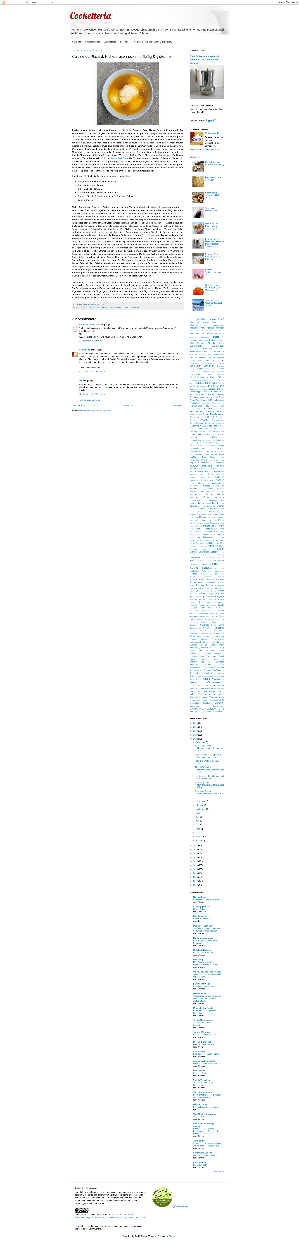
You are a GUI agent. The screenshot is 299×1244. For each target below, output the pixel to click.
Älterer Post (177, 406)
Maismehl (194, 517)
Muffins (221, 534)
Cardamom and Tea (202, 1153)
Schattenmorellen (196, 631)
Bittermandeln (196, 346)
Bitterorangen (195, 349)
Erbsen (211, 394)
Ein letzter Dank (200, 1073)
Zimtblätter (194, 703)
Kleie (209, 477)
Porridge (193, 588)
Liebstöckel (211, 506)
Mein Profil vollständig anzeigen (204, 149)
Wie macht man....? (214, 691)
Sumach (208, 664)
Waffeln (221, 686)
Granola (199, 429)
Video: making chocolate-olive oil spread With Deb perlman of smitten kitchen (207, 998)
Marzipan (206, 523)
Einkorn (206, 392)
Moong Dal (195, 534)
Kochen (220, 480)
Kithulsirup (193, 477)
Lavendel (208, 503)
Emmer (202, 394)
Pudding (217, 588)
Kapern (193, 463)
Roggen (193, 608)
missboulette (199, 1162)
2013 (195, 877)
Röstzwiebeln (203, 614)
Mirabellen (215, 529)
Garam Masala (210, 414)
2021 (195, 845)
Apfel (203, 328)
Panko (212, 558)
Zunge (200, 712)
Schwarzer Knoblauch (199, 639)
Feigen (221, 400)
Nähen (221, 537)
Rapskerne (213, 594)
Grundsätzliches (92, 42)
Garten (221, 414)
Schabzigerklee (195, 628)
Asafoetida (220, 331)
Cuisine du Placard (88, 307)
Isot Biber (193, 452)
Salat (221, 616)
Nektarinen (213, 540)
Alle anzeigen (219, 1171)
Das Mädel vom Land (89, 324)
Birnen (221, 343)
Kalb (197, 460)
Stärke (210, 662)
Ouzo (222, 552)
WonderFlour (218, 694)
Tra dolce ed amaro (202, 1092)
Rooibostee (220, 608)
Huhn (202, 449)
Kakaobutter (214, 457)
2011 (195, 885)
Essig (221, 397)
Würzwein (213, 697)
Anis (222, 325)
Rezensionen (205, 602)
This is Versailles (201, 1080)
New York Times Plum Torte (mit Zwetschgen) (212, 226)
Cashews (199, 368)
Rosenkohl (194, 611)
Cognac (209, 374)
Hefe (222, 437)
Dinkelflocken (202, 386)
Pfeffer (193, 576)
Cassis (213, 369)
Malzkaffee (212, 517)
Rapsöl (221, 593)
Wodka (208, 694)
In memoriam (211, 449)
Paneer (205, 558)
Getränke (204, 420)
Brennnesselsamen (198, 357)
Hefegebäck (195, 440)
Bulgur (222, 363)
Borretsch (202, 354)
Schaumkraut (210, 631)
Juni (198, 821)
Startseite (76, 42)
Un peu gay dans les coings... (207, 972)
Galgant (198, 414)
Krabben (210, 491)
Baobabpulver (204, 340)
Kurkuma (195, 500)
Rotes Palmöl (213, 614)
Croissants (193, 380)
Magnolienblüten (205, 514)
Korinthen (220, 489)
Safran (214, 616)
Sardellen (205, 622)
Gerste (193, 420)
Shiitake (204, 648)
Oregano (214, 552)
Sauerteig (204, 625)
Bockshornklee (196, 351)
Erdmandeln (204, 397)
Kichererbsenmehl (114, 307)
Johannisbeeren (210, 454)
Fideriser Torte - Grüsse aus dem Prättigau (212, 256)
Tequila (196, 670)
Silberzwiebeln (214, 648)
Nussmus (194, 546)
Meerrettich (219, 526)
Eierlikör (220, 389)
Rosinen (220, 611)
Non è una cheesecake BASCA (206, 1064)
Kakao (205, 457)
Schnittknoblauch (205, 633)
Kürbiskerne (219, 497)
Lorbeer (210, 509)
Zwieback (218, 712)
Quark (198, 591)
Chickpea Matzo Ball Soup (114, 158)
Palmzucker (195, 558)
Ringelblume (211, 605)
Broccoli (220, 357)
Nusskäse (220, 543)
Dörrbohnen (203, 389)
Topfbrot (208, 673)
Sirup (222, 647)
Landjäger (193, 503)
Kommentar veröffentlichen (88, 400)
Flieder (221, 409)
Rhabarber (219, 602)
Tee (222, 667)
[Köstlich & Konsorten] (162, 1206)
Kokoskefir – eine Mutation (204, 1035)
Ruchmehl (194, 616)
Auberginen (195, 333)
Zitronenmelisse (218, 706)
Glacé (211, 423)
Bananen (194, 340)
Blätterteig (207, 349)
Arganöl (213, 331)
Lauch (201, 503)
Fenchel (193, 403)
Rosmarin (194, 613)
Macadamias (202, 512)
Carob (192, 369)
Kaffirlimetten (195, 457)
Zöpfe (221, 709)
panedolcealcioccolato (204, 1061)
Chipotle (206, 371)
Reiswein (221, 599)
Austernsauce (219, 333)
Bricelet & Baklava (202, 950)
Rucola (202, 616)
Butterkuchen (195, 366)
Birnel (215, 343)
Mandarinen (194, 520)
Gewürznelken (217, 420)
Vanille (206, 678)
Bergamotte (202, 343)
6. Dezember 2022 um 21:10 (92, 371)
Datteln (199, 383)
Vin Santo (202, 686)
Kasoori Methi (200, 469)
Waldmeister (201, 688)
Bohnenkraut (218, 351)
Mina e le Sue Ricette (203, 1008)
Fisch (222, 406)
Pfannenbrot (219, 574)
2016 (195, 865)
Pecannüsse (207, 571)
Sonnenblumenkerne (215, 653)
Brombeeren (210, 360)
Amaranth (194, 325)
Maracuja (199, 523)
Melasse (193, 529)
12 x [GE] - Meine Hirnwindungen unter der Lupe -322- (209, 769)
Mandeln (204, 520)
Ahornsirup (194, 322)
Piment (193, 582)
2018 (195, 857)
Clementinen (195, 374)
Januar (199, 840)
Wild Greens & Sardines (204, 1114)
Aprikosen (220, 328)
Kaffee (221, 454)
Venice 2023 (198, 1116)
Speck (221, 656)
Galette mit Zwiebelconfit (203, 919)
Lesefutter (124, 42)
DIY (222, 385)
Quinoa (213, 591)
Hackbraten (220, 431)
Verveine (193, 686)
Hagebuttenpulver (209, 434)
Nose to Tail (204, 543)
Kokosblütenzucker (215, 483)
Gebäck (210, 417)
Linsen (203, 509)
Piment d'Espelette (206, 582)
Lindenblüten (194, 509)
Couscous (194, 377)
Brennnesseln (219, 354)
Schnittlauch (218, 633)
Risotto (221, 605)
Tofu (214, 670)
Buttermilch (209, 366)
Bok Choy (194, 354)
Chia (192, 371)
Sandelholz (194, 622)
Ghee (192, 423)
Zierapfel (205, 700)
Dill (213, 383)
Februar (199, 836)
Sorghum (193, 656)
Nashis (192, 540)
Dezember (201, 742)
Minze (207, 529)
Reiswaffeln (211, 599)
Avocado (193, 337)
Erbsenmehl (220, 395)
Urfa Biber (195, 679)
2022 (195, 739)
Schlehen (220, 631)
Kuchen (209, 494)
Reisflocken (210, 597)
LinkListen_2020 (200, 1165)
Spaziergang (211, 656)
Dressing (212, 389)
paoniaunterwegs (201, 984)
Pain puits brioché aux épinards (206, 1107)
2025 (195, 727)
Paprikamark (219, 560)
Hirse (192, 446)
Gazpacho (194, 417)
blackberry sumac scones (204, 1155)
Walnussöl (220, 688)
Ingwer (220, 448)
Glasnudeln (220, 423)
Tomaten (220, 670)
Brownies (194, 363)
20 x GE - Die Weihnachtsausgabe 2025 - (214, 303)
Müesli (212, 534)
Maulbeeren (198, 526)
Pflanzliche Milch (198, 579)
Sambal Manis (210, 619)
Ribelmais (193, 605)
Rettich (192, 602)
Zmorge (211, 708)
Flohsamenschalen (208, 411)
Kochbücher (209, 480)
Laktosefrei (212, 500)
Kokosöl (207, 486)
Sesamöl (213, 645)
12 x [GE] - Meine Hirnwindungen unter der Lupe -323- (209, 748)
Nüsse (212, 543)
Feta (207, 406)
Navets (205, 540)
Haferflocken (195, 434)
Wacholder (211, 686)
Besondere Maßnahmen (203, 986)
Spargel (201, 656)
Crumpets (202, 380)
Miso (222, 529)
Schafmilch (208, 628)
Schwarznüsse (218, 639)
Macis (211, 512)
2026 (195, 723)
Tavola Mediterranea (203, 1020)
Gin (205, 423)
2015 (195, 869)
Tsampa (207, 676)
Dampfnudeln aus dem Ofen (213, 178)
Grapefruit (208, 429)
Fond (192, 414)
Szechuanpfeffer (209, 667)
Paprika (220, 557)
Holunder (200, 446)
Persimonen (219, 571)
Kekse (193, 471)
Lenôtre (203, 506)
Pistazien (220, 582)
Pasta (222, 568)
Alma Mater (218, 322)
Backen (218, 336)
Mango (221, 520)
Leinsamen (194, 506)
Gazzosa (203, 417)
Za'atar (221, 697)
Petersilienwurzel (207, 574)
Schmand (193, 633)
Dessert (207, 382)
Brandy (210, 354)
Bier (209, 343)
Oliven (221, 546)
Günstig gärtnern (201, 907)
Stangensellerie (197, 662)
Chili (198, 371)
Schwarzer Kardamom (213, 636)
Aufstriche (207, 333)
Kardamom (219, 463)
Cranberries (204, 377)
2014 (195, 873)
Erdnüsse (214, 397)
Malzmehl (221, 517)
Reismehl (193, 599)
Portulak (201, 588)
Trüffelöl (200, 676)
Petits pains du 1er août (203, 952)
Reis (192, 596)
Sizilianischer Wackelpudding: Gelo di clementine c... (208, 755)
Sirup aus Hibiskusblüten (211, 209)
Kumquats (194, 497)
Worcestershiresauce (199, 697)
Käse (192, 468)
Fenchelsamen (218, 403)
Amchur (209, 325)
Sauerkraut (194, 625)
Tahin (217, 667)
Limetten (220, 506)
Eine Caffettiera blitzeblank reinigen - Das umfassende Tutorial (204, 59)
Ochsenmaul (203, 546)
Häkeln (221, 434)
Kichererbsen (218, 471)
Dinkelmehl (213, 386)
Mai (198, 825)
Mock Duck (202, 532)
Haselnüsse (213, 437)
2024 (195, 731)
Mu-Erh (205, 534)
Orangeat (206, 549)
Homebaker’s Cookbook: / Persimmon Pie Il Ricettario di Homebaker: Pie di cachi (205, 1131)
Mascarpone (214, 523)
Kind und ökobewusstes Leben (206, 1054)
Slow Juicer (210, 650)
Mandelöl (213, 520)
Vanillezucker (218, 679)
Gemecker (220, 417)
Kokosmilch (195, 486)
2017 (195, 861)
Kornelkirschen (196, 491)
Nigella (221, 540)
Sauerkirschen (218, 622)
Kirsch (210, 474)
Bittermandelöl (218, 346)
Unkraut (213, 676)
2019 (195, 853)
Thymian (207, 670)
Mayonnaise (208, 526)
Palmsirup (220, 555)
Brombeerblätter (196, 360)
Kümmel (220, 494)
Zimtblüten (207, 703)
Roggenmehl (206, 608)
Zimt (221, 699)
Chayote (220, 369)
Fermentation (196, 406)
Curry (192, 383)
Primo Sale (209, 588)
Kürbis (206, 497)
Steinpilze (220, 662)
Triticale (193, 676)
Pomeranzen (219, 585)
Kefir (222, 469)
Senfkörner (194, 645)
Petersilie (194, 574)
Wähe (192, 688)
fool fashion (199, 1051)
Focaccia (220, 411)
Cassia (207, 369)
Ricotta (202, 605)
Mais (222, 514)
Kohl (192, 483)
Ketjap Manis (204, 471)
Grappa (216, 429)
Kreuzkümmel (196, 494)
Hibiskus (198, 443)
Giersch (199, 423)
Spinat (192, 659)
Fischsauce (195, 409)
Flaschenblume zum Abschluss (206, 1044)
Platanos (200, 585)
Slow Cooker (196, 650)
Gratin (222, 429)
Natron (199, 540)
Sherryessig (195, 648)
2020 (195, 849)
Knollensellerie (196, 480)
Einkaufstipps (195, 392)
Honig (221, 445)
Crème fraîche (217, 377)
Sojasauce (194, 653)
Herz (191, 443)
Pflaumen (211, 579)
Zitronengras (194, 706)
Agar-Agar (201, 319)
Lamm (222, 500)
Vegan (194, 682)
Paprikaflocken (196, 560)
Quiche (206, 591)
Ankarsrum (194, 328)
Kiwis (202, 477)
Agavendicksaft (217, 319)
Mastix (222, 523)
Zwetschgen (208, 712)
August (199, 813)
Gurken (212, 431)
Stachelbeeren (219, 659)
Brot (222, 360)
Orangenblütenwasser (199, 552)
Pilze (222, 579)
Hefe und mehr (200, 897)
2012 (195, 881)
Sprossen (204, 659)
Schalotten (219, 628)
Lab (204, 500)
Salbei (192, 619)
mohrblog (198, 959)
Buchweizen (209, 363)
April (198, 829)
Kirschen (220, 474)
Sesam (204, 645)
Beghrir (193, 343)
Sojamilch (220, 650)
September (201, 809)
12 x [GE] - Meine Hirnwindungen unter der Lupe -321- (209, 785)
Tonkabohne (195, 673)
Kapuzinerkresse (205, 463)
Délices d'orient (200, 1104)
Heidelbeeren (218, 440)
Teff (191, 670)
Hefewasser (207, 440)
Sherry (221, 645)
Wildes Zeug (196, 694)
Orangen (219, 549)
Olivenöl (193, 549)
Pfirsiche (220, 577)
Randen (204, 593)
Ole (80, 380)
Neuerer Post (79, 406)
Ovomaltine (194, 555)
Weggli (193, 691)
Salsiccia (200, 619)
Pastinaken (194, 571)
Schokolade (195, 636)
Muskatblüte (195, 537)
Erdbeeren (194, 397)
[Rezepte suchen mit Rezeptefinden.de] (181, 1206)
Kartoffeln (220, 466)
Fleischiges (209, 409)
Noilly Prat (194, 543)
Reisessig (199, 596)
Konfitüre (194, 488)
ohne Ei (213, 546)
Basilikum (221, 340)
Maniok (192, 523)
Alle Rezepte (110, 42)
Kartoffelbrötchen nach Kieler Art (207, 899)
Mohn (210, 532)
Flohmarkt (194, 411)
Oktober (200, 805)
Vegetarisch (134, 307)
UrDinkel (220, 676)
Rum (208, 616)
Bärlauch (213, 340)
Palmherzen (207, 555)
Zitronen (219, 702)
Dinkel (192, 386)
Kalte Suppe (206, 460)
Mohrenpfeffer (219, 532)
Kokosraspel (218, 486)
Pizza (192, 585)
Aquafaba (205, 331)
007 (191, 319)
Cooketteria (90, 15)
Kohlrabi (200, 483)
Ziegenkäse (195, 700)
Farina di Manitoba (209, 400)
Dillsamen (220, 383)
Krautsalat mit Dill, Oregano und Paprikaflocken (209, 777)
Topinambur (220, 673)
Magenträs (220, 512)
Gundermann (202, 431)
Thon (201, 670)
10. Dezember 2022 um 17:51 (92, 394)
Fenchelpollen (204, 403)
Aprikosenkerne (195, 331)
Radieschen (195, 594)
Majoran (202, 517)
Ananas (216, 325)
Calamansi (220, 366)
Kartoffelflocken (207, 466)
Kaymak (218, 469)
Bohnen (207, 351)
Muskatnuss (209, 537)
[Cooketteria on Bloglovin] (203, 122)
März (198, 833)
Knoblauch (219, 477)
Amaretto (202, 325)
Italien (201, 451)
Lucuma (193, 512)
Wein (200, 691)
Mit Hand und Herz (202, 1042)
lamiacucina (199, 1071)
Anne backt (198, 1141)
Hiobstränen (220, 443)
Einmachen (216, 392)
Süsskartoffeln (196, 667)
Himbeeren (209, 443)
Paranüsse (207, 564)
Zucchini (194, 711)
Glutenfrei (101, 307)
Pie (217, 579)
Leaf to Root (218, 503)
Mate (192, 526)
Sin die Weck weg (201, 1032)
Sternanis (194, 665)
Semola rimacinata (210, 642)
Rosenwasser (207, 611)
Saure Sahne (217, 625)
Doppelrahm (194, 389)
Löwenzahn (219, 509)
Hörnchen (194, 449)
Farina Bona (195, 400)
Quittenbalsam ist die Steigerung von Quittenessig (213, 287)
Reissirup (202, 599)
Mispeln (193, 532)
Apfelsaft (210, 328)
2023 (195, 735)
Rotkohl (221, 614)
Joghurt (198, 454)
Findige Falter (199, 909)
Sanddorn (220, 619)
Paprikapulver (196, 564)
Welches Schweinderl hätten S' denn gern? (153, 42)
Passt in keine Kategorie (207, 565)
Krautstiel (221, 491)
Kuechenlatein (200, 916)
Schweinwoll (195, 642)
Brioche (212, 357)
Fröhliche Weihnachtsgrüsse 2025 (213, 272)
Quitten (221, 591)
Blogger (172, 1236)
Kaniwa (221, 460)
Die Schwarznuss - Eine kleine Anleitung (214, 163)
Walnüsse (211, 688)
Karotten (194, 465)
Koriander (207, 488)
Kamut (215, 460)
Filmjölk (214, 406)
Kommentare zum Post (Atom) (96, 411)
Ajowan (205, 322)
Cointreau (220, 374)
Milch (200, 528)
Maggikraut (194, 514)
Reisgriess (219, 597)
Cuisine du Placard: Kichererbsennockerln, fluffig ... (209, 793)
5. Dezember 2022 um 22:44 (92, 341)
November (201, 801)
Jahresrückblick (211, 451)
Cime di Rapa (217, 371)
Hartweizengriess (197, 437)
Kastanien (210, 469)
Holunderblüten (211, 446)
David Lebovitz (200, 993)
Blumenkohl (220, 349)
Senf (222, 642)
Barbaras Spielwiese (203, 938)
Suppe (125, 307)
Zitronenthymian (197, 709)
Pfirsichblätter (206, 577)
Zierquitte (214, 700)
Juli (197, 817)
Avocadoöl (205, 337)
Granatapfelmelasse (209, 426)
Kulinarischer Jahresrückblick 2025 (212, 195)
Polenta (209, 585)
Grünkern (193, 431)
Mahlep (216, 514)
